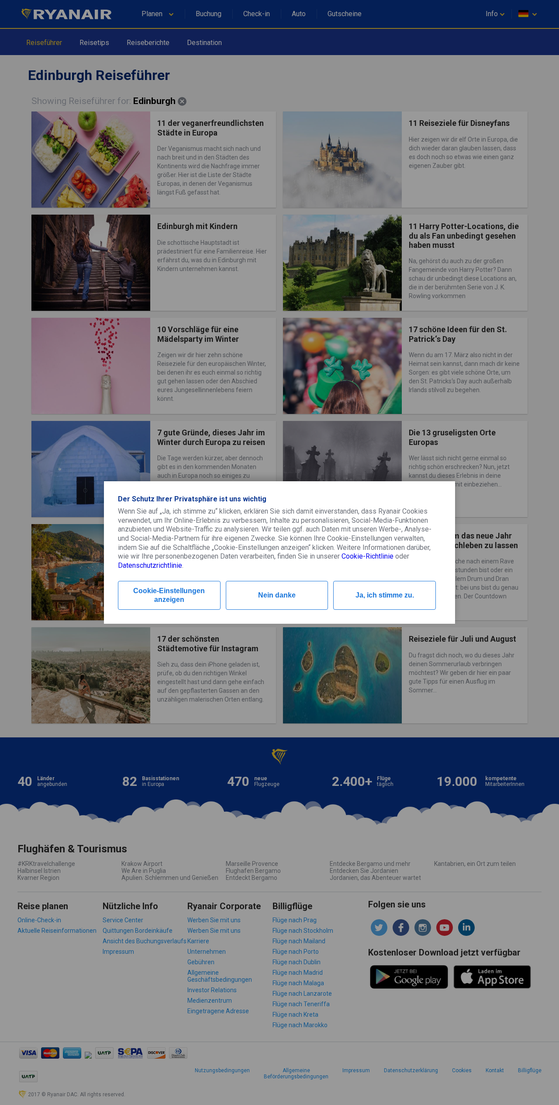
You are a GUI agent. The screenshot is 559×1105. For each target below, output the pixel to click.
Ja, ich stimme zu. (384, 595)
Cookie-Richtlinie (367, 556)
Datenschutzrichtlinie (150, 565)
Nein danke (277, 595)
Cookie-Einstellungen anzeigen (169, 595)
